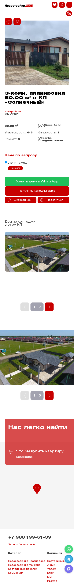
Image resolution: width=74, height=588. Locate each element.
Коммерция (15, 573)
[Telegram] (69, 559)
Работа (52, 581)
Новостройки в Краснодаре (26, 561)
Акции (51, 565)
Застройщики (56, 561)
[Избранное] (54, 5)
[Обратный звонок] (69, 5)
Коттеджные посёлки (22, 569)
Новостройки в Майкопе (24, 565)
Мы (49, 577)
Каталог (14, 553)
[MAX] (69, 569)
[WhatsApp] (69, 549)
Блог (50, 573)
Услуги (51, 569)
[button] (37, 488)
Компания (54, 553)
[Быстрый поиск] (62, 5)
